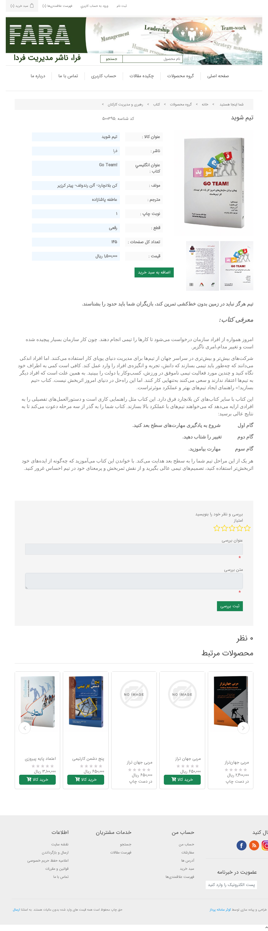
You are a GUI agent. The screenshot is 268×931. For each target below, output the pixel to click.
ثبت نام (122, 5)
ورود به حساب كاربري (94, 5)
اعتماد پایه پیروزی (40, 759)
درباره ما (38, 76)
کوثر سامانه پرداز (220, 909)
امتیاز (238, 520)
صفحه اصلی (218, 76)
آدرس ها (187, 860)
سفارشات (187, 852)
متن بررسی (233, 570)
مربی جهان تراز (139, 762)
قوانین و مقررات (57, 869)
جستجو (125, 844)
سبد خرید (187, 869)
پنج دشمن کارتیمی (88, 759)
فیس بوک (242, 845)
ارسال (16, 909)
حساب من (186, 844)
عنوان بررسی (232, 540)
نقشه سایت (60, 844)
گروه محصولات (180, 76)
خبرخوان (254, 845)
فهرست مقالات (120, 852)
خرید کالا (39, 779)
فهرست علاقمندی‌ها (180, 877)
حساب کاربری (103, 76)
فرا (115, 151)
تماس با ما (68, 76)
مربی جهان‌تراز (237, 762)
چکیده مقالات (142, 76)
